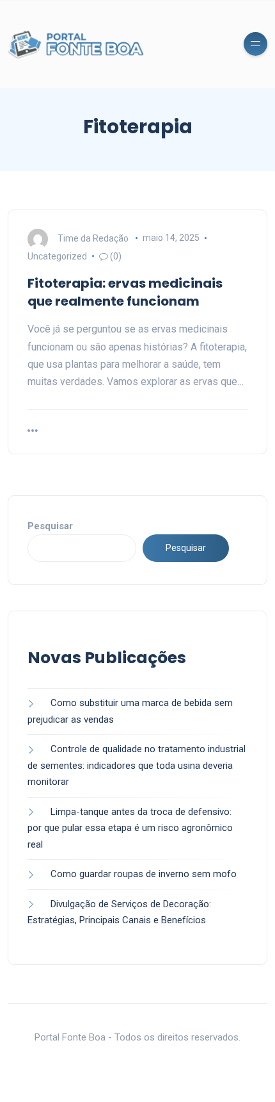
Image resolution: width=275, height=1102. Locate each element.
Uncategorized (57, 256)
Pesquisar (50, 526)
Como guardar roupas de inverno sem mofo (144, 874)
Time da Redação (93, 238)
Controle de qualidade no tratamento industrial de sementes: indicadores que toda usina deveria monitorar (137, 765)
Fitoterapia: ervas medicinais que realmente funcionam (125, 292)
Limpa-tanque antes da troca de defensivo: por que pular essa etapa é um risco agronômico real (130, 828)
